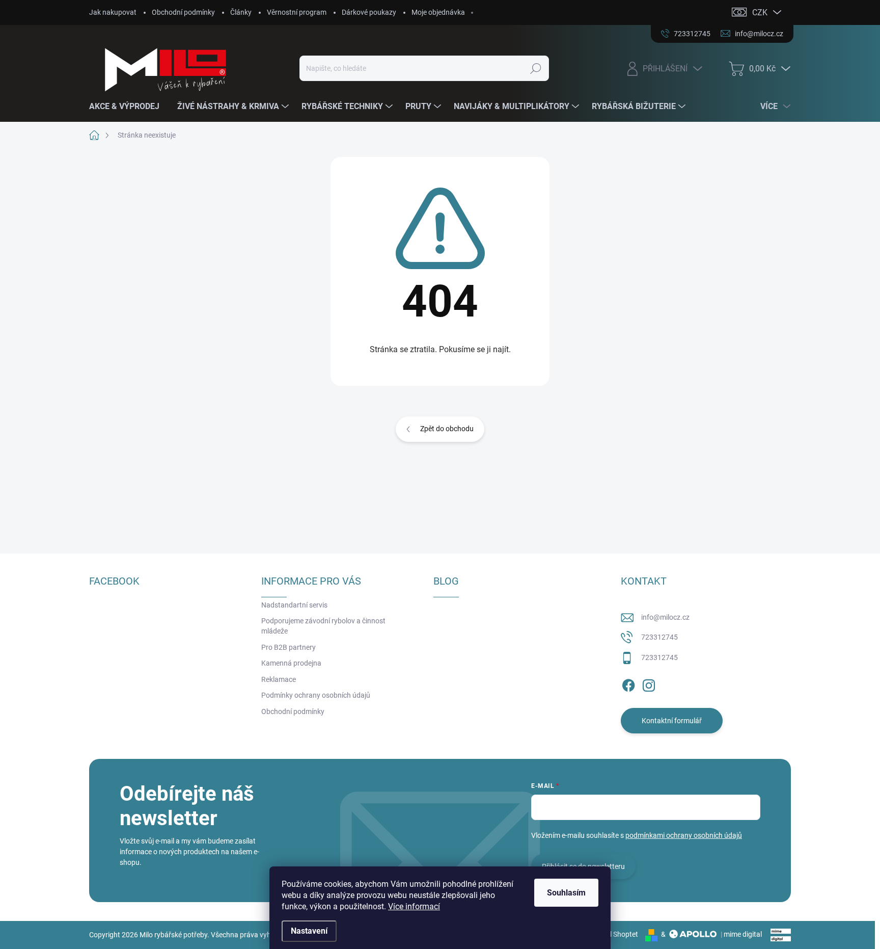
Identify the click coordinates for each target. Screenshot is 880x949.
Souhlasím (566, 893)
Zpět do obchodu (447, 429)
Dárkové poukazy (369, 12)
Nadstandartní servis (294, 605)
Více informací (414, 906)
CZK (759, 12)
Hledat (535, 68)
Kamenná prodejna (291, 663)
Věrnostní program (296, 12)
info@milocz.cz (665, 617)
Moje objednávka (438, 12)
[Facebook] (628, 683)
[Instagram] (648, 683)
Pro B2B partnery (288, 647)
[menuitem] (128, 106)
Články (241, 12)
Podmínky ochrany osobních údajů (315, 695)
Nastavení (309, 931)
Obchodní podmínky (183, 12)
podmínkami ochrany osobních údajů (683, 835)
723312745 (659, 637)
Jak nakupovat (112, 12)
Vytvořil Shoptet (613, 934)
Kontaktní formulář (672, 721)
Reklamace (278, 679)
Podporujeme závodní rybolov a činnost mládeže (323, 626)
